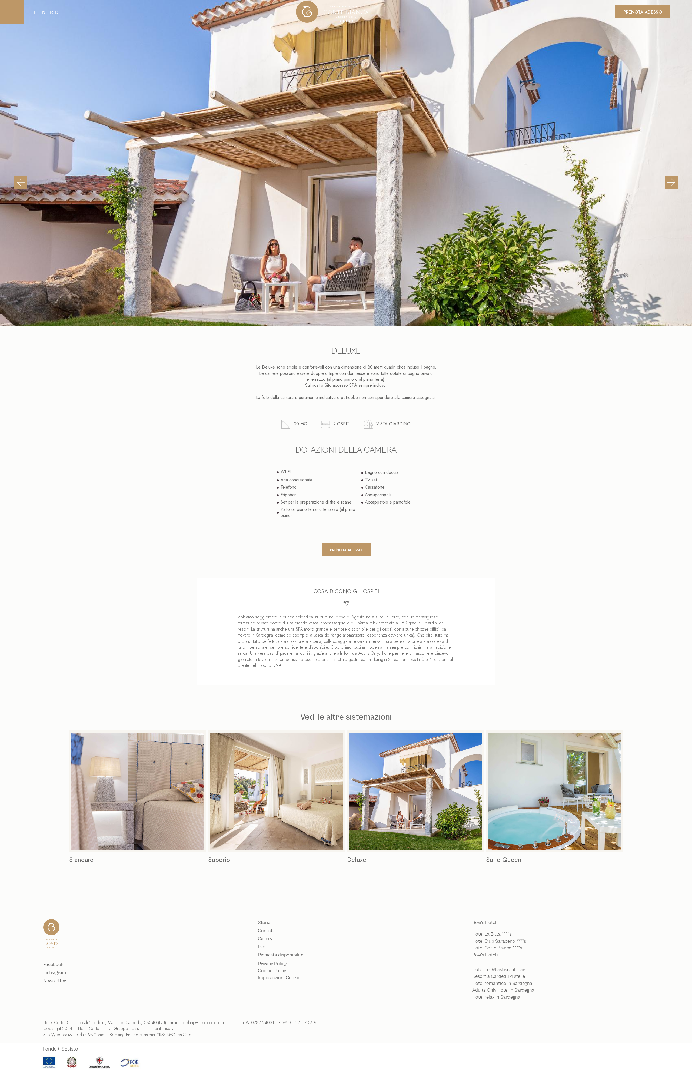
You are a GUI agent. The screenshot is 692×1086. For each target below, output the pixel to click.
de (58, 12)
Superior (81, 859)
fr (50, 12)
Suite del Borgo (508, 859)
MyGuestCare (179, 1035)
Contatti (266, 930)
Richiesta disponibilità (281, 955)
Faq (261, 947)
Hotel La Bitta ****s (491, 934)
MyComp (96, 1035)
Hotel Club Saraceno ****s (499, 941)
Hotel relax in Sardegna (496, 997)
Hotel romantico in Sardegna (502, 983)
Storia (264, 922)
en (42, 12)
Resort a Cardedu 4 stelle (498, 976)
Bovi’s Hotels (485, 955)
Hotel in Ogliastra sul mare (499, 969)
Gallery (265, 938)
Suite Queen (364, 859)
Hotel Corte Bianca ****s (497, 948)
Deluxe (217, 859)
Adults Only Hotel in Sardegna (503, 990)
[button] (20, 182)
